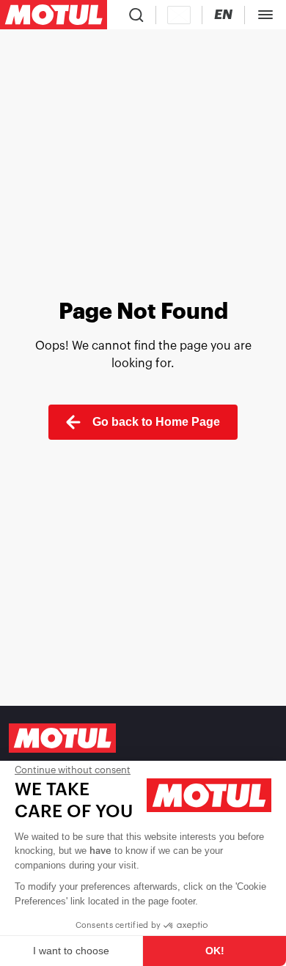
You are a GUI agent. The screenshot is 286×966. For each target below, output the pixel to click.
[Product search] (136, 14)
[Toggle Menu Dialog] (265, 14)
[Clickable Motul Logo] (53, 14)
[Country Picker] (179, 15)
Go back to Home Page (156, 422)
